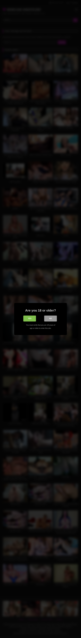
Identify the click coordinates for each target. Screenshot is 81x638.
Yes (29, 318)
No (50, 318)
